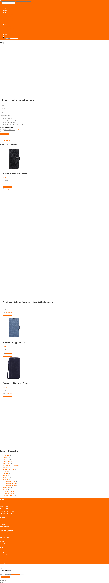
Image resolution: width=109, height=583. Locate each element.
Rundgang (8, 26)
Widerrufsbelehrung (7, 557)
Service (4, 12)
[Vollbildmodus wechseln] (2, 580)
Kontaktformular (10, 28)
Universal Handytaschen (8, 493)
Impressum (8, 30)
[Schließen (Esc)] (5, 580)
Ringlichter (5, 475)
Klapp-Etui (17, 137)
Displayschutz (9, 18)
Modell (2, 129)
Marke (2, 127)
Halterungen (6, 459)
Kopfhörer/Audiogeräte (8, 469)
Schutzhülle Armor (10, 481)
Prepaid (7, 22)
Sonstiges (5, 489)
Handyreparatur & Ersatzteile (13, 14)
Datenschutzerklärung (11, 32)
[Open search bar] (0, 445)
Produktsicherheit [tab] (7, 140)
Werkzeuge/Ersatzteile (8, 495)
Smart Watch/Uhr (7, 487)
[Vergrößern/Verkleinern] (0, 580)
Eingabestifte (6, 457)
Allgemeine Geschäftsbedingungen (11, 559)
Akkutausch (9, 16)
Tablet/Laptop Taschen (8, 491)
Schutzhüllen (6, 479)
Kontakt (5, 24)
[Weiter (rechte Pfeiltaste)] (2, 582)
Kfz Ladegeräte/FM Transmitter (10, 465)
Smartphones (6, 10)
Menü (1, 5)
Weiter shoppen (5, 577)
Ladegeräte (5, 471)
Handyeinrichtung (10, 20)
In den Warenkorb (4, 134)
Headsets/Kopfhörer (7, 461)
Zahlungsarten (6, 552)
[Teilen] (3, 580)
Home (4, 8)
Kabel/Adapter (6, 463)
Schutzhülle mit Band (11, 483)
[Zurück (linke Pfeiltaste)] (0, 582)
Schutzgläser (6, 477)
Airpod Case (6, 455)
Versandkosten (11, 108)
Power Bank (6, 473)
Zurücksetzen (18, 129)
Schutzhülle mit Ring (11, 485)
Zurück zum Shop (15, 574)
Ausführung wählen (7, 187)
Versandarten (6, 554)
